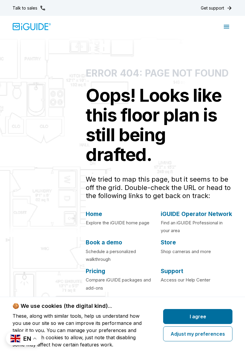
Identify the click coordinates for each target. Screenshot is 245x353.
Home (94, 214)
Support (172, 271)
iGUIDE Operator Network (196, 214)
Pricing (95, 271)
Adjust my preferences (198, 334)
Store (168, 242)
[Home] (32, 26)
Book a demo (104, 242)
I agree (198, 316)
